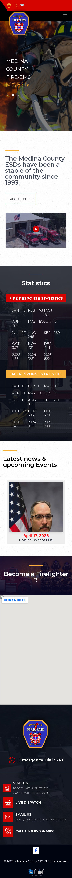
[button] (65, 16)
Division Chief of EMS (36, 540)
